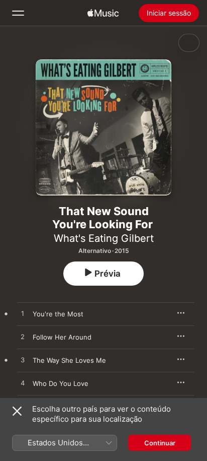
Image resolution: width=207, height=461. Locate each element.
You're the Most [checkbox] (58, 314)
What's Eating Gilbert (104, 238)
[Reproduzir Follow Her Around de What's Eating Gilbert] (23, 337)
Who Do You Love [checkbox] (60, 383)
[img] (103, 13)
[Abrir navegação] (18, 13)
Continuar (159, 443)
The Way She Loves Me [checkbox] (69, 360)
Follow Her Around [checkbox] (62, 337)
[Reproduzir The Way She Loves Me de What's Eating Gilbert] (23, 360)
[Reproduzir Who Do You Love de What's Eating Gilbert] (23, 383)
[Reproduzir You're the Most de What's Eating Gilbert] (23, 313)
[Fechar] (17, 411)
